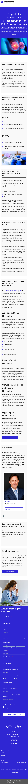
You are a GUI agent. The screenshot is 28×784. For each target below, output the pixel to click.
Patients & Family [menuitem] (4, 762)
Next (8, 516)
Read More (7, 509)
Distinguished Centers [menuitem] (5, 750)
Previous (4, 516)
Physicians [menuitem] (3, 755)
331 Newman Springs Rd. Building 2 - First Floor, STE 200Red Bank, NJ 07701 (14, 734)
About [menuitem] (16, 760)
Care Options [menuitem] (3, 760)
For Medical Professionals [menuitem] (20, 762)
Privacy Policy (15, 772)
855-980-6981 (14, 740)
